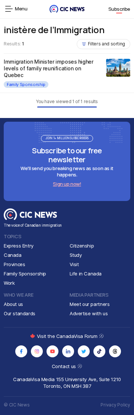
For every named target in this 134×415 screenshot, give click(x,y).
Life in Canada (86, 274)
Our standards (19, 313)
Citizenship (82, 246)
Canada (13, 255)
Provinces (14, 264)
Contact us (64, 366)
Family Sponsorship (26, 84)
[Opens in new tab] (21, 351)
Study (76, 255)
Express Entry (19, 246)
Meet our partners (89, 304)
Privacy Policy (115, 405)
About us (13, 304)
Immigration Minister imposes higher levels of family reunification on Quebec (48, 68)
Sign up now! (67, 184)
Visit (74, 264)
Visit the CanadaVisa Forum (68, 336)
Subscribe (119, 9)
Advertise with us (89, 313)
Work (9, 283)
